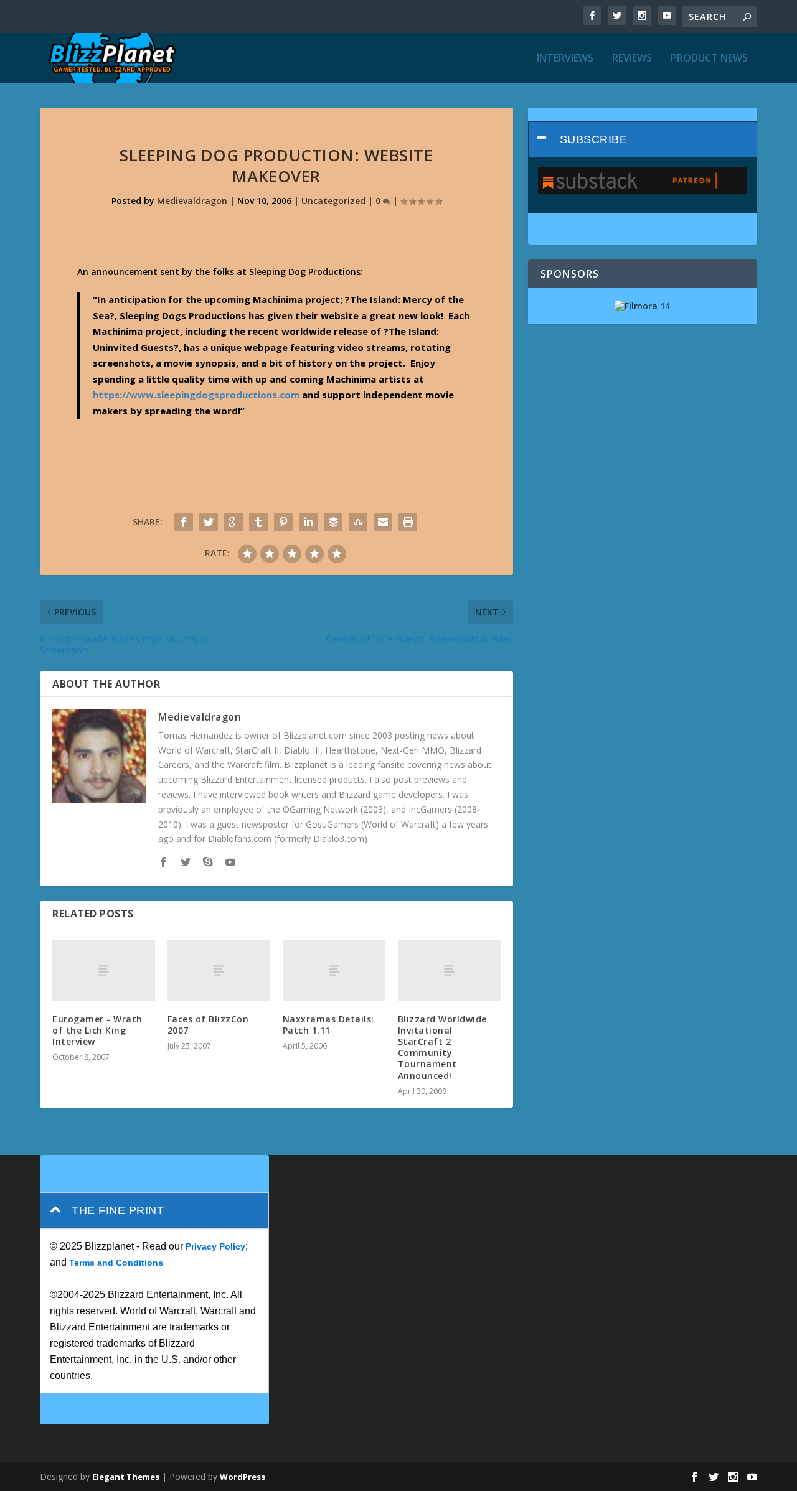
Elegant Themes (125, 1476)
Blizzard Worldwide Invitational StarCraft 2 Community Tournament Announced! (442, 1047)
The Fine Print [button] (118, 1210)
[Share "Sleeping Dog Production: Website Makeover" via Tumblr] (258, 522)
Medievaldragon (192, 201)
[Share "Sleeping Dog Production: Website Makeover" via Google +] (233, 522)
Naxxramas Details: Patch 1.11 (328, 1024)
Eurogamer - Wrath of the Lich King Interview (97, 1030)
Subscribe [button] (594, 139)
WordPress (242, 1476)
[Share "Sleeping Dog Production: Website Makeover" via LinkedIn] (308, 522)
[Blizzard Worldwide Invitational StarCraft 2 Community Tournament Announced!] (449, 970)
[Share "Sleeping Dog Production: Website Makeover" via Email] (382, 522)
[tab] (643, 139)
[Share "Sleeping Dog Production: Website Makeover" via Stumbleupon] (358, 522)
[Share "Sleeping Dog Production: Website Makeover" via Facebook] (183, 522)
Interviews (565, 59)
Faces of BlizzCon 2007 (208, 1024)
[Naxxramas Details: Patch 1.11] (334, 970)
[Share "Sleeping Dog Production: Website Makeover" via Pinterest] (283, 522)
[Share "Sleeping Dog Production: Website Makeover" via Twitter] (208, 522)
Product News (709, 59)
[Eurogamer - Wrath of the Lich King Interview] (103, 970)
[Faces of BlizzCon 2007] (218, 970)
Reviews (632, 59)
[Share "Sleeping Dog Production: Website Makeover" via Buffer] (333, 522)
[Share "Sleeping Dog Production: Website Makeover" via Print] (407, 522)
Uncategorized (333, 201)
